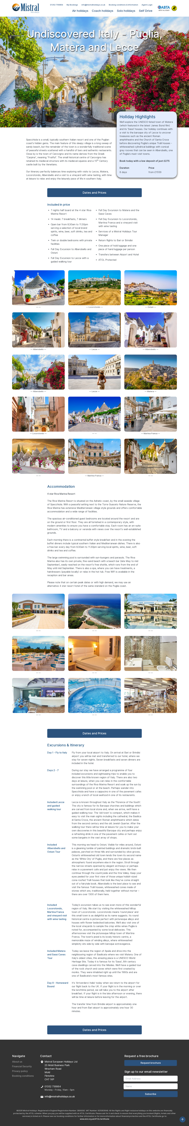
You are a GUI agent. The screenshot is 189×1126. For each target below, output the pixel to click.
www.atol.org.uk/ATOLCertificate (94, 1119)
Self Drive (145, 11)
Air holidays (80, 11)
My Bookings (72, 5)
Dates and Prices (94, 192)
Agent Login (147, 5)
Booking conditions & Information (123, 5)
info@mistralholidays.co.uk (93, 5)
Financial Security (22, 1066)
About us (17, 1061)
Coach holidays (102, 11)
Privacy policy (20, 1071)
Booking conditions (23, 1075)
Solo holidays (126, 11)
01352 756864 (56, 5)
